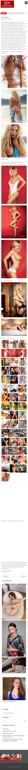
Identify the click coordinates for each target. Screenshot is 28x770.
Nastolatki (4, 571)
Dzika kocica (6, 729)
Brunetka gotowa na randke (11, 656)
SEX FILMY (9, 571)
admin (11, 19)
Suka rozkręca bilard (8, 733)
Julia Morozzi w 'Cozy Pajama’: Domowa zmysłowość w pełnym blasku (12, 619)
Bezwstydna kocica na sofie (9, 731)
